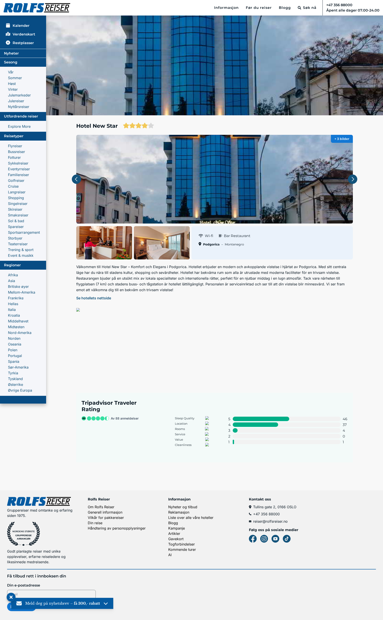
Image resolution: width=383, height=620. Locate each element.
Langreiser (16, 192)
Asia (11, 281)
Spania (13, 361)
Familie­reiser (18, 175)
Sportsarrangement (24, 232)
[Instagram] (264, 539)
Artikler (174, 533)
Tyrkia (13, 373)
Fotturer (14, 157)
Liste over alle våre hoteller (190, 517)
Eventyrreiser (19, 169)
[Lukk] (11, 597)
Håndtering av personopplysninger (117, 528)
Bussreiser (16, 151)
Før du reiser (259, 8)
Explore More (19, 126)
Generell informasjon (105, 512)
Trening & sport (20, 249)
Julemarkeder (19, 95)
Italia (12, 309)
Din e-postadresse (23, 585)
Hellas (13, 304)
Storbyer (15, 238)
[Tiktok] (287, 539)
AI (170, 555)
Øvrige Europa (20, 390)
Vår (11, 72)
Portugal (15, 355)
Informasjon (226, 8)
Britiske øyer (18, 286)
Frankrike (15, 298)
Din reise (95, 523)
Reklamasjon (178, 512)
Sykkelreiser (18, 163)
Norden (14, 338)
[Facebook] (253, 539)
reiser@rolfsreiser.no (270, 521)
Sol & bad (16, 221)
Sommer (15, 78)
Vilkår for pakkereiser (106, 517)
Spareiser (16, 226)
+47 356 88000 (266, 514)
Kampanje (176, 528)
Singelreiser (17, 203)
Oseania (14, 344)
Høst (12, 83)
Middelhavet (18, 321)
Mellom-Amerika (21, 292)
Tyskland (15, 379)
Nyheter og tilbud (182, 507)
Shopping (16, 198)
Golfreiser (16, 180)
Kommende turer (182, 549)
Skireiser (15, 209)
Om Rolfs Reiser (101, 507)
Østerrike (15, 384)
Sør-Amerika (18, 367)
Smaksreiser (18, 215)
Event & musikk (20, 255)
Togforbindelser (181, 544)
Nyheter (11, 53)
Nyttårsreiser (18, 106)
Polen (12, 350)
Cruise (13, 186)
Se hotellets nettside (93, 298)
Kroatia (14, 315)
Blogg (285, 8)
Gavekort (176, 539)
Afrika (13, 275)
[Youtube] (275, 539)
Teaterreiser (18, 244)
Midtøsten (16, 327)
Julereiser (16, 101)
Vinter (13, 89)
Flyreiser (15, 146)
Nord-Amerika (19, 332)
